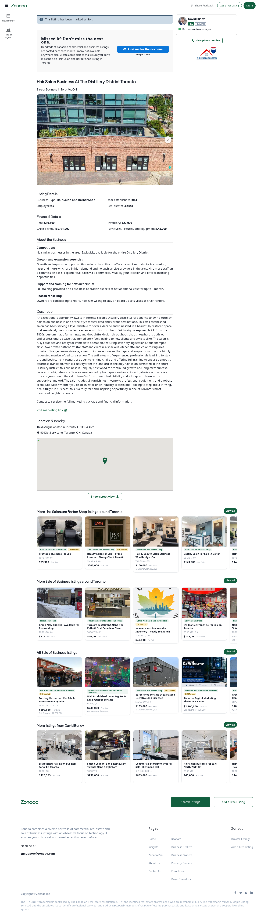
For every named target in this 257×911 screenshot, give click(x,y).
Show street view (103, 496)
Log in (249, 5)
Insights (153, 847)
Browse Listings (240, 839)
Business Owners (181, 855)
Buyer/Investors (181, 879)
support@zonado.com (39, 853)
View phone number (208, 40)
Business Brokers (181, 847)
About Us (154, 863)
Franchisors (178, 871)
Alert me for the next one (145, 49)
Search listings (190, 802)
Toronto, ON (69, 89)
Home (152, 839)
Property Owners (181, 863)
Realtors (176, 839)
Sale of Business (47, 89)
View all (230, 510)
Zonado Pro (155, 855)
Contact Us (154, 871)
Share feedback (204, 5)
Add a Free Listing (229, 5)
